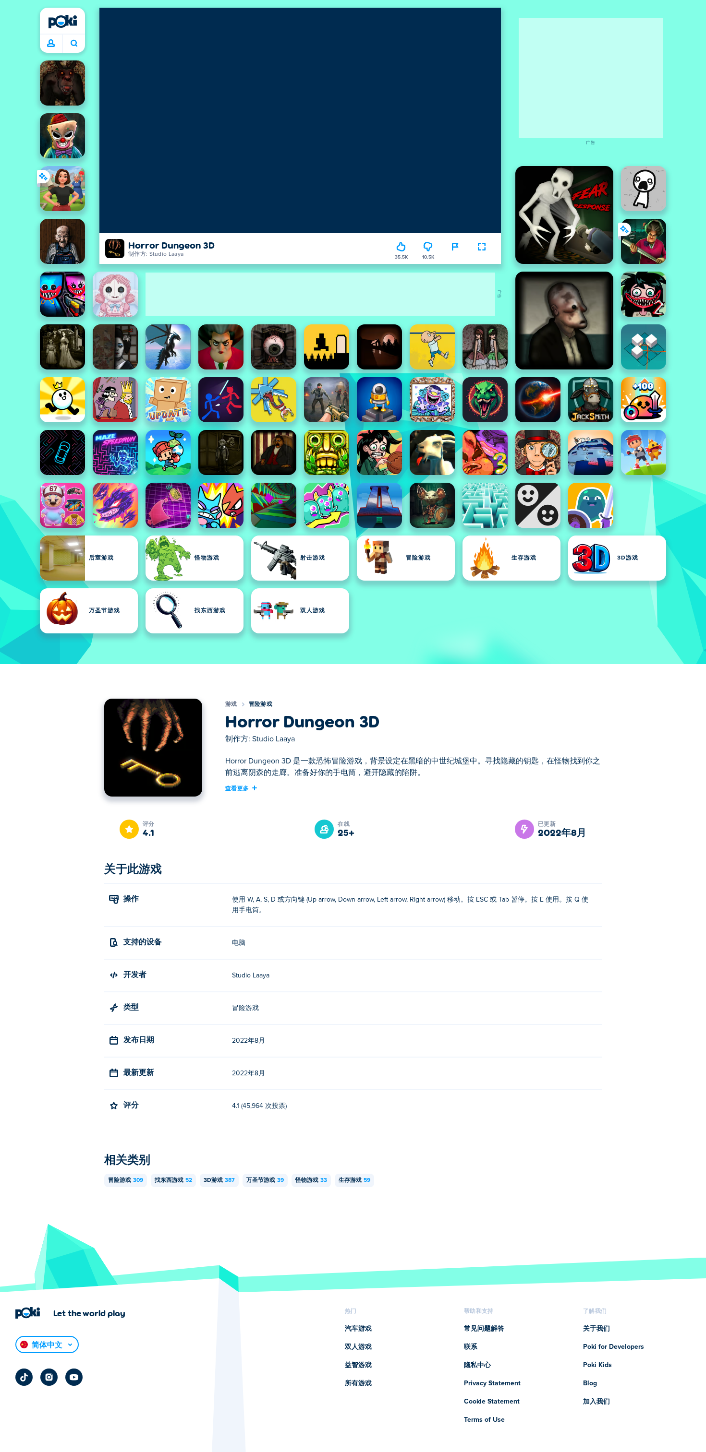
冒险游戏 (260, 704)
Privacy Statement (492, 1383)
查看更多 (237, 788)
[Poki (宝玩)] (62, 21)
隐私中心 (477, 1365)
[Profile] (51, 44)
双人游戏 (358, 1347)
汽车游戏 (358, 1328)
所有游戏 (358, 1383)
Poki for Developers (613, 1347)
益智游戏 (358, 1365)
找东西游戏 (173, 1180)
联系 (470, 1347)
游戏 (231, 704)
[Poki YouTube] (74, 1377)
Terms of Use (484, 1419)
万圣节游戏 (265, 1180)
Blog (590, 1383)
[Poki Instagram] (49, 1377)
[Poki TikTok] (24, 1377)
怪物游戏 (311, 1180)
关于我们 (596, 1328)
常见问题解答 (484, 1328)
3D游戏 (219, 1180)
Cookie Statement (492, 1401)
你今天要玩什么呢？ (73, 44)
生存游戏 (354, 1180)
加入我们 (596, 1401)
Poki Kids (597, 1365)
